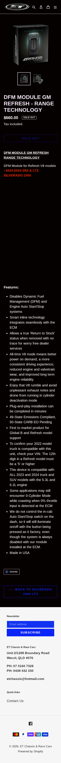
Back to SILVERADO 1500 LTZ (33, 592)
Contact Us (15, 701)
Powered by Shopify (30, 751)
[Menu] (55, 7)
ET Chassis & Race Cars (36, 746)
